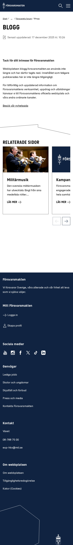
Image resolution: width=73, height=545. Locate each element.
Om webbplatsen (13, 473)
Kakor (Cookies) (12, 488)
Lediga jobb (10, 374)
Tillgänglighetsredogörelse (19, 481)
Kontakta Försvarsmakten (18, 406)
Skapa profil (14, 325)
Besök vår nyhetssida (15, 106)
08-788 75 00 (11, 440)
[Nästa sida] (66, 221)
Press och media (13, 398)
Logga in (12, 315)
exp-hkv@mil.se (13, 447)
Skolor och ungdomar (16, 382)
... (11, 19)
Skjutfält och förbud (14, 390)
